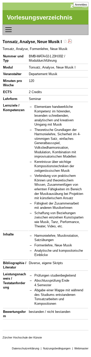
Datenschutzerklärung (25, 348)
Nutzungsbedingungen (57, 348)
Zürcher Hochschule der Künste (22, 337)
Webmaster (81, 348)
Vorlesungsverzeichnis (39, 17)
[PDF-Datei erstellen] (70, 42)
